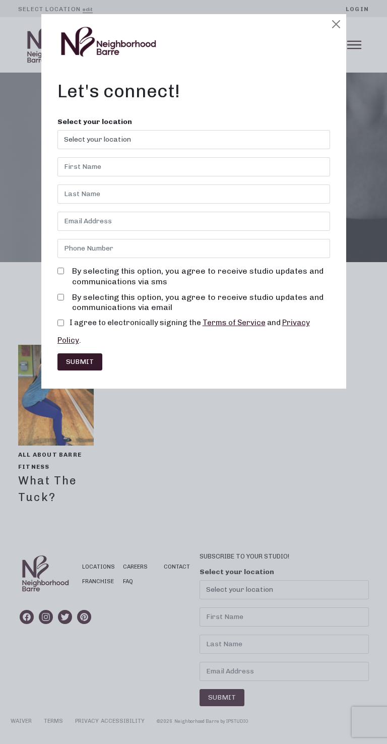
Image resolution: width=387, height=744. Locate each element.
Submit (80, 361)
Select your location (94, 122)
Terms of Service (234, 322)
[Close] (336, 24)
